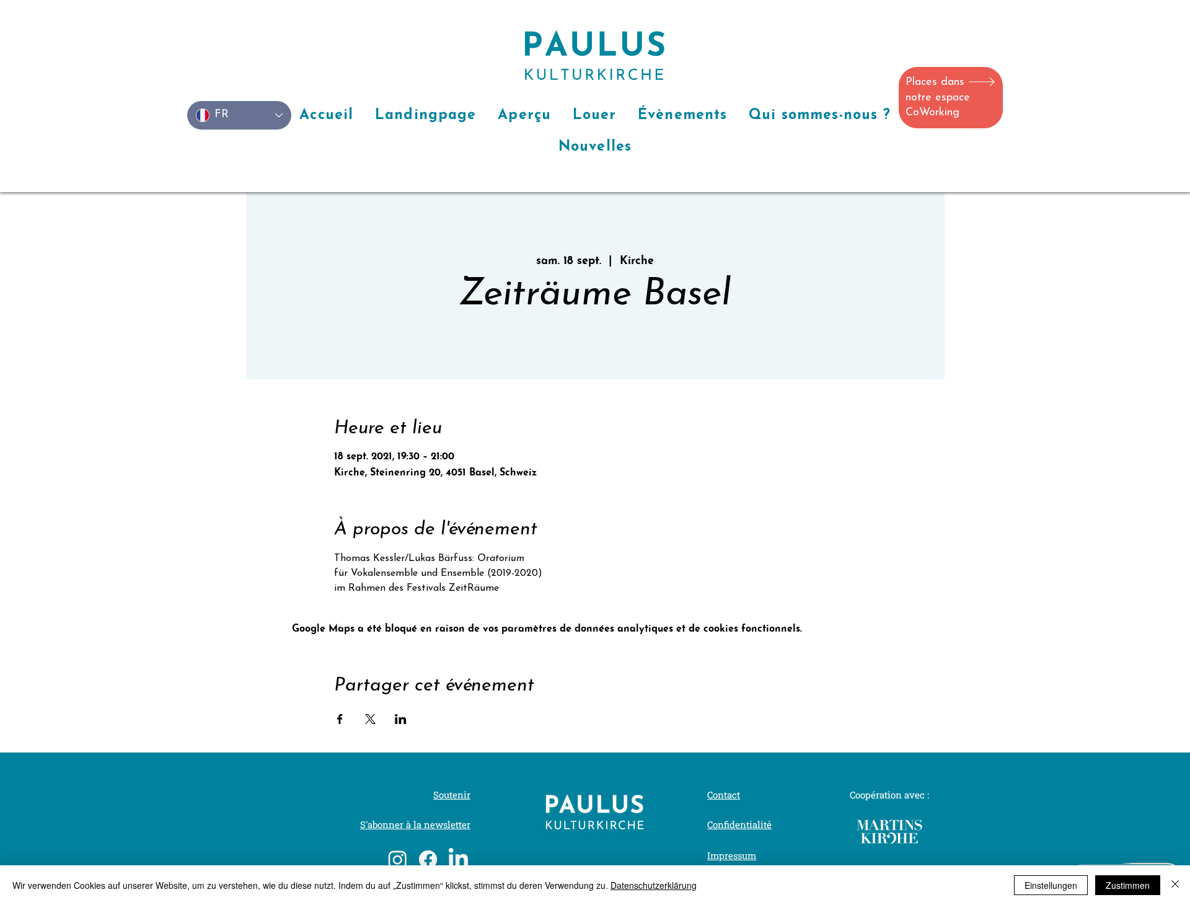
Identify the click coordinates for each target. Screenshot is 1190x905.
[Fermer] (1175, 885)
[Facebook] (428, 859)
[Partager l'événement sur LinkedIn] (401, 719)
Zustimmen (1128, 885)
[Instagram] (398, 859)
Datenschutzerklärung (653, 885)
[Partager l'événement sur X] (370, 719)
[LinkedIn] (458, 859)
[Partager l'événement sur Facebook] (340, 719)
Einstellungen (1051, 885)
